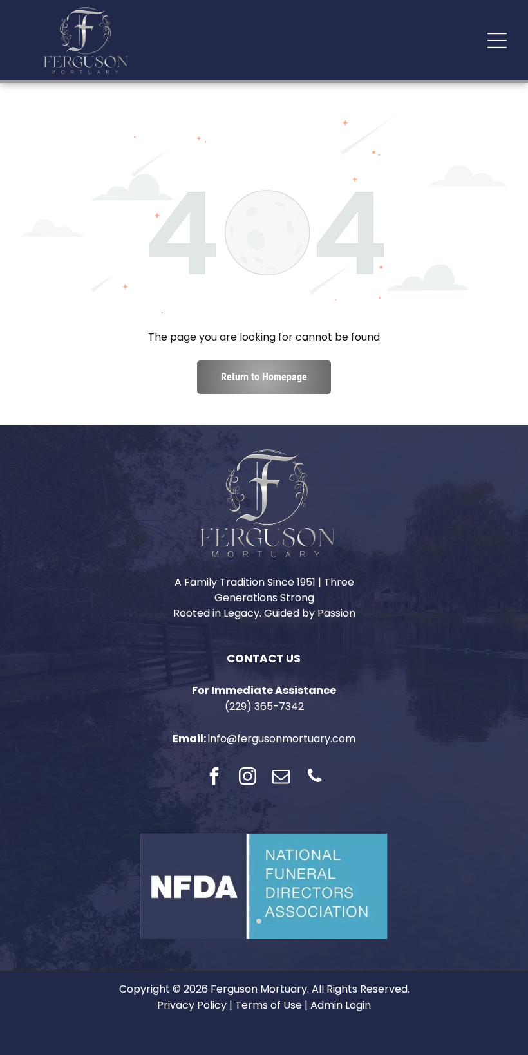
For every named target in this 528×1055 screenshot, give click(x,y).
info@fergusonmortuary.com (281, 738)
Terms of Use (268, 1005)
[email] (281, 778)
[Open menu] (497, 40)
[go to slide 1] (258, 921)
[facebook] (214, 778)
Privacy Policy (192, 1005)
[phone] (314, 778)
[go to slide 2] (269, 921)
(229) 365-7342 (264, 706)
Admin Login (340, 1005)
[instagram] (247, 778)
